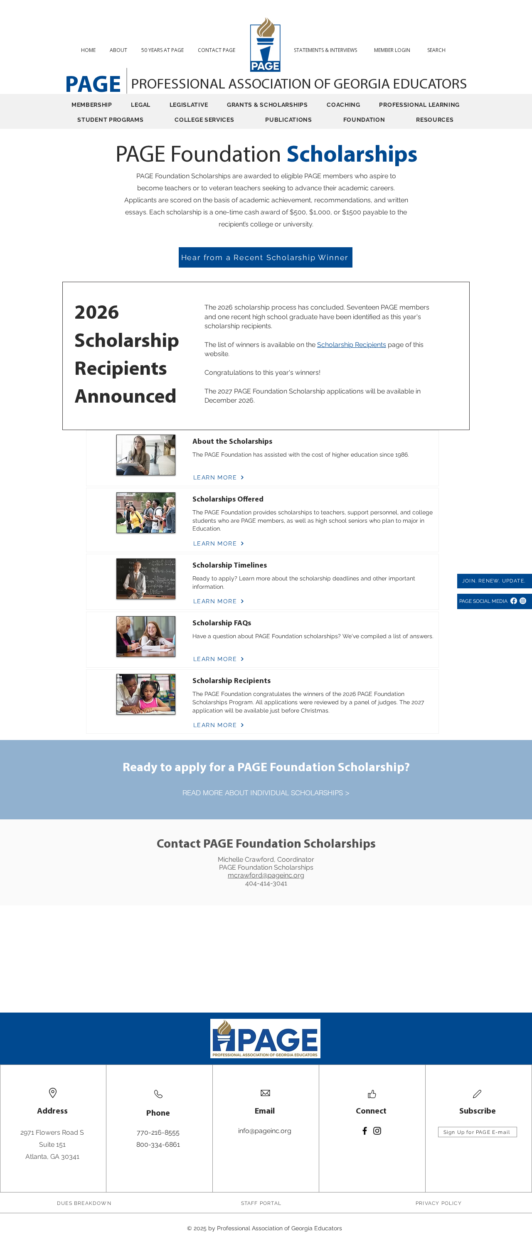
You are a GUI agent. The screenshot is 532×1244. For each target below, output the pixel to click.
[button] (439, 50)
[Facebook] (513, 600)
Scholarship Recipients (351, 345)
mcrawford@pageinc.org (266, 875)
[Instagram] (523, 600)
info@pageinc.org (264, 1131)
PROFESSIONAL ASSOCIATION (222, 85)
